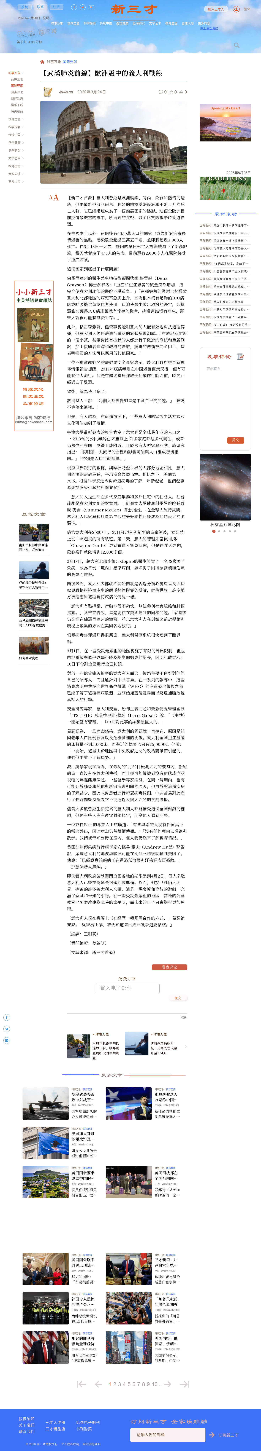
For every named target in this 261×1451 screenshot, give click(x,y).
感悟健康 (122, 23)
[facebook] (6, 1017)
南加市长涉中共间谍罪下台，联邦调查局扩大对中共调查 (33, 547)
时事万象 (57, 23)
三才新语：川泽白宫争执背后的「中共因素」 (166, 1262)
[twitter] (6, 1029)
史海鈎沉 (139, 23)
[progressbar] (62, 31)
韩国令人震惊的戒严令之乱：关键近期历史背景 (83, 1301)
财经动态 (17, 98)
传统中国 (106, 23)
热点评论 (17, 92)
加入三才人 (216, 9)
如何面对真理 (28, 658)
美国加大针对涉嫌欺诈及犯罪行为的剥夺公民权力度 (83, 1136)
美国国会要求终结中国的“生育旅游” (83, 1175)
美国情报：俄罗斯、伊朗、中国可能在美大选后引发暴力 (166, 1341)
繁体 (247, 9)
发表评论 (169, 967)
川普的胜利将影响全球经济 (83, 1340)
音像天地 (188, 23)
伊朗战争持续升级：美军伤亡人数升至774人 (33, 585)
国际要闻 (17, 85)
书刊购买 (84, 1429)
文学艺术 (155, 23)
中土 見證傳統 (209, 28)
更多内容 (204, 23)
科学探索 (90, 23)
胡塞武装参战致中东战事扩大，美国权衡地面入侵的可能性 (83, 1097)
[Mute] (53, 31)
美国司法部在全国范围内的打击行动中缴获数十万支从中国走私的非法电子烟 (166, 1175)
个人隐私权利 (70, 1444)
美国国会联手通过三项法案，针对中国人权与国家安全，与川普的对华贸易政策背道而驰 (83, 1262)
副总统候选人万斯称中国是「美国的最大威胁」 (166, 1097)
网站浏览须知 (92, 1444)
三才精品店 (55, 1429)
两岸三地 (17, 79)
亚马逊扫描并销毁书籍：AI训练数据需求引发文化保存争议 (33, 622)
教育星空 (171, 23)
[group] (42, 37)
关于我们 (27, 1425)
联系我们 (27, 1431)
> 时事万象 (101, 1034)
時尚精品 (17, 111)
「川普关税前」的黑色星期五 (167, 1301)
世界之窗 (73, 23)
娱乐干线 (17, 104)
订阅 (56, 7)
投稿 (24, 7)
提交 (178, 998)
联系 (40, 7)
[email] (6, 1041)
